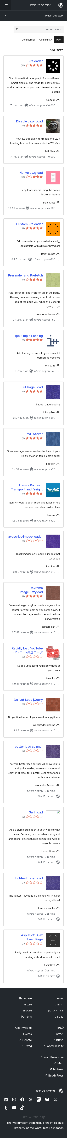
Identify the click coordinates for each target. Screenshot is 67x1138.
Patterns (26, 1016)
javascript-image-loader (25, 536)
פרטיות (59, 1016)
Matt (59, 1063)
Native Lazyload (31, 172)
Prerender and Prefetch (25, 275)
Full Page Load (32, 387)
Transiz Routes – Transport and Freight (27, 487)
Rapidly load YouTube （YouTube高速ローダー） (27, 650)
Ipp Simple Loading (29, 336)
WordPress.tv (53, 1046)
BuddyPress (54, 1075)
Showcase (25, 998)
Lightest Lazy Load (29, 878)
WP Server (35, 434)
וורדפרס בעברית (45, 1091)
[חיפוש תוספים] (17, 29)
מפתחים (59, 1040)
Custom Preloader (29, 224)
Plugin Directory (54, 15)
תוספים (27, 1010)
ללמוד (60, 1027)
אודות (60, 998)
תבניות (28, 1004)
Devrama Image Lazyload (31, 590)
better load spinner (29, 746)
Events (27, 1034)
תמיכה (60, 1034)
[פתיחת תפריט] (5, 5)
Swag (26, 1046)
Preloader (36, 61)
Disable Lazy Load (29, 121)
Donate (25, 1040)
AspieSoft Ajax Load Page (32, 937)
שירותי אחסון (56, 1010)
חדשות (59, 1004)
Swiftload (36, 812)
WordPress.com (52, 1057)
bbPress (57, 1069)
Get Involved (23, 1027)
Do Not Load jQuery (28, 699)
